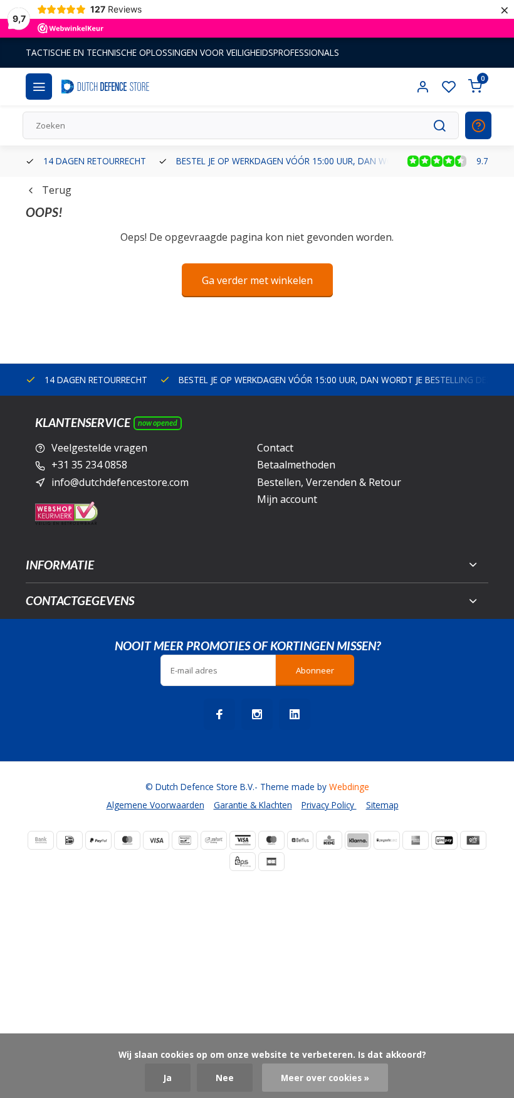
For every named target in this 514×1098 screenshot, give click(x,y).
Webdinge (349, 787)
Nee (225, 1078)
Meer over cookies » (325, 1078)
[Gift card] (473, 840)
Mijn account (287, 499)
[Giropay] (444, 840)
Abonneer (315, 670)
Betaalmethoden (296, 465)
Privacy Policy (329, 805)
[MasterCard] (127, 840)
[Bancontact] (185, 840)
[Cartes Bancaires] (271, 861)
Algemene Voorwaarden (155, 805)
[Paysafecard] (387, 840)
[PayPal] (98, 840)
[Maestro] (271, 840)
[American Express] (415, 840)
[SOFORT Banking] (214, 840)
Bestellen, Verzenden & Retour (329, 482)
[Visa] (156, 840)
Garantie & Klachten (253, 805)
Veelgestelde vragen (99, 448)
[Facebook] (219, 714)
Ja (168, 1078)
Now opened (157, 423)
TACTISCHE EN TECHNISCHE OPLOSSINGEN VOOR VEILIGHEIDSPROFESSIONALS (182, 52)
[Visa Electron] (242, 840)
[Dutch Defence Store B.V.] (105, 86)
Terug (56, 190)
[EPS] (242, 861)
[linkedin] (294, 714)
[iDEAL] (69, 840)
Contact (275, 448)
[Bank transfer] (41, 840)
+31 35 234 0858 (89, 465)
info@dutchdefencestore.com (120, 482)
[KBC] (329, 840)
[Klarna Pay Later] (358, 840)
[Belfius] (300, 840)
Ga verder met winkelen (257, 280)
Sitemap (382, 805)
